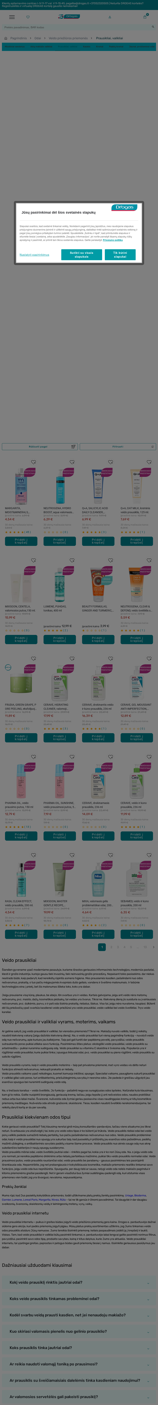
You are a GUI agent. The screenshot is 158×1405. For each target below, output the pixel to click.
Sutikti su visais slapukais (81, 254)
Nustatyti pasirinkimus (34, 255)
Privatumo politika (113, 240)
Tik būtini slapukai (120, 254)
